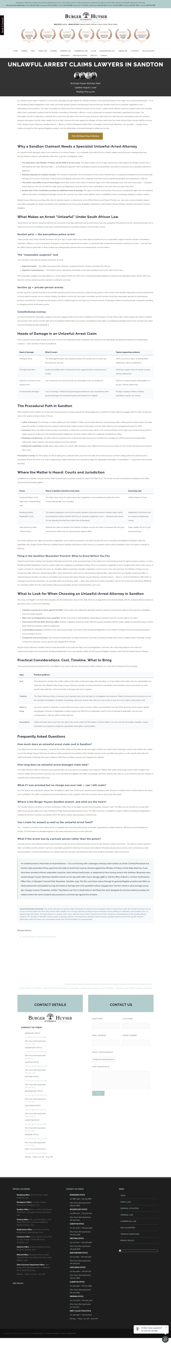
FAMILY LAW (125, 1202)
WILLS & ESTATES (127, 1228)
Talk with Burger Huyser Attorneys (85, 136)
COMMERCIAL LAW (128, 1221)
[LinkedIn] (16, 1290)
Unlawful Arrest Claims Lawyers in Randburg (134, 988)
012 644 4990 (30, 1110)
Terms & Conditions (53, 1333)
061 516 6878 (42, 1037)
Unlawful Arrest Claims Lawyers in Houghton (61, 988)
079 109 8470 (42, 1153)
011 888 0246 (30, 1037)
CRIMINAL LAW (126, 1215)
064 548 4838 (42, 1081)
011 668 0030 (30, 1052)
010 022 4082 (30, 1139)
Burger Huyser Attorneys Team (87, 83)
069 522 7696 (30, 1044)
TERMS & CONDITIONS (129, 1234)
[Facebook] (13, 1290)
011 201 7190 (29, 1095)
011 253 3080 (30, 1066)
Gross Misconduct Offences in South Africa (39, 937)
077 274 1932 (29, 1145)
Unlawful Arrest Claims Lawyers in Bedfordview (119, 984)
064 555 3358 (42, 1066)
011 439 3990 (30, 1124)
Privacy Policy (38, 1333)
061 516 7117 (41, 1110)
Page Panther (72, 1333)
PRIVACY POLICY (127, 1240)
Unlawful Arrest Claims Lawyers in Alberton (82, 984)
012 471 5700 (30, 1081)
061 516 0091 (42, 1052)
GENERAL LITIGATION (129, 1208)
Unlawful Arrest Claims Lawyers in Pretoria (97, 988)
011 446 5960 (30, 1153)
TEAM (122, 1196)
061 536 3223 (41, 1095)
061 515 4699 (42, 1124)
